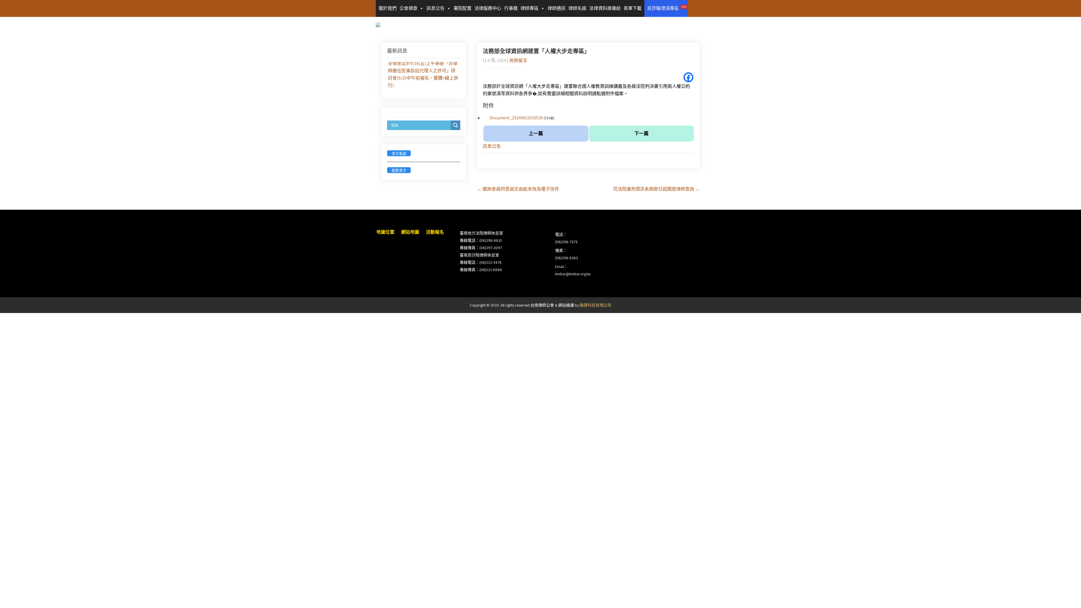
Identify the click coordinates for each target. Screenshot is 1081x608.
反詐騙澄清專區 (667, 8)
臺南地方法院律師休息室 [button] (481, 233)
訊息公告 (435, 8)
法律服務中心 (487, 8)
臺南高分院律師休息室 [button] (479, 255)
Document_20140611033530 (516, 118)
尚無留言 (518, 60)
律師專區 (530, 8)
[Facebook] (688, 77)
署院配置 (463, 8)
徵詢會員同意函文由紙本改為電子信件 (518, 189)
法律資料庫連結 (605, 8)
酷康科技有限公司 (595, 305)
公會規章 (408, 8)
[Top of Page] (1065, 596)
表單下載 (633, 8)
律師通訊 (557, 8)
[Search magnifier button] (455, 125)
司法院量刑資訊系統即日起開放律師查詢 (656, 189)
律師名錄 (577, 8)
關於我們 (388, 8)
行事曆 (511, 8)
